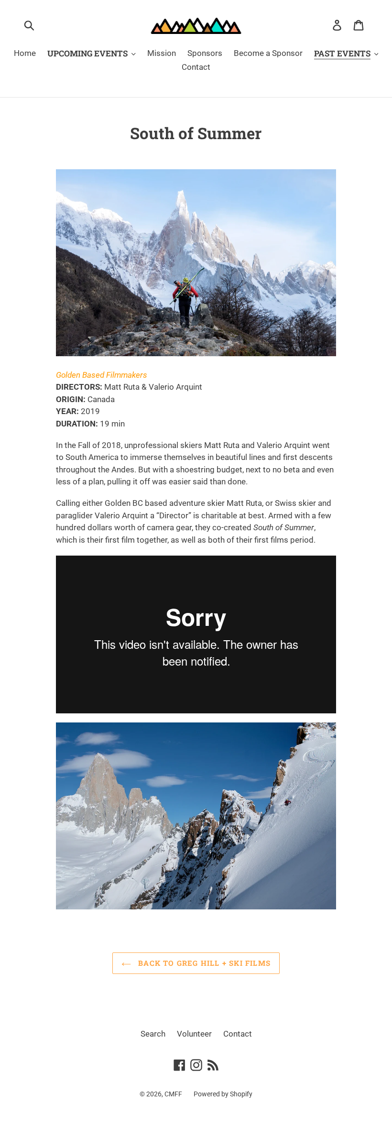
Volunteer (194, 1034)
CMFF (173, 1094)
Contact (237, 1034)
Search (153, 1034)
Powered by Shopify (223, 1094)
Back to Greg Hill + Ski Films (203, 963)
